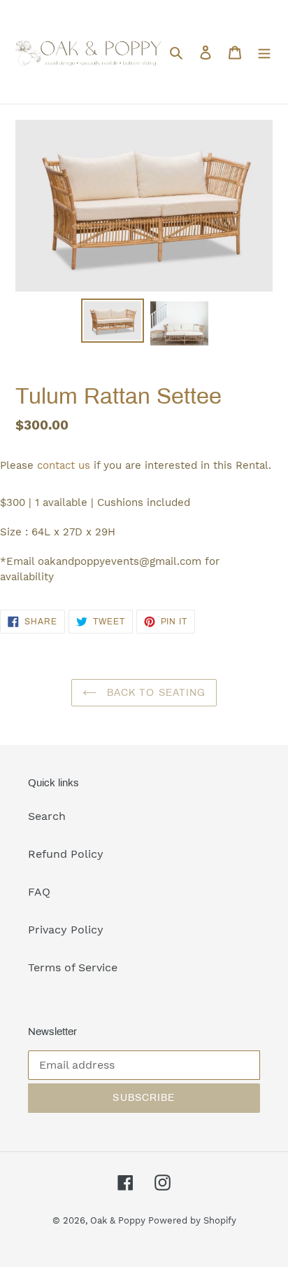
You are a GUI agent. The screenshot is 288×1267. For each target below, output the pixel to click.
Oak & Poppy (119, 1220)
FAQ (39, 891)
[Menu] (264, 51)
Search (47, 816)
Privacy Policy (65, 929)
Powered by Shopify (192, 1220)
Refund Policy (65, 854)
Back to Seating (154, 692)
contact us (63, 465)
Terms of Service (72, 967)
